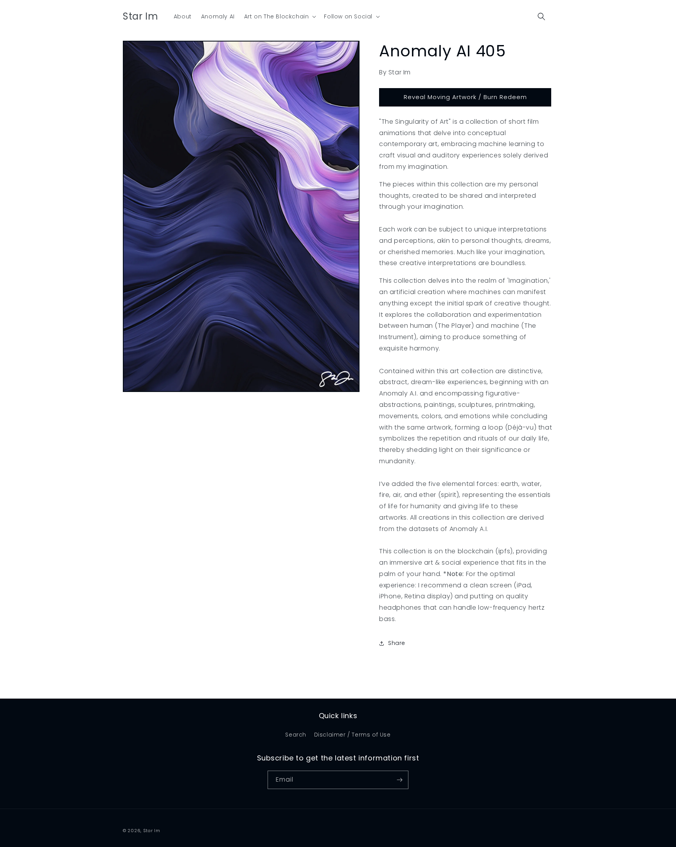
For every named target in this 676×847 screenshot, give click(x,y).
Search (295, 735)
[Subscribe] (399, 780)
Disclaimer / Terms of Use (352, 735)
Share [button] (396, 643)
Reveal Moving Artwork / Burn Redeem (465, 97)
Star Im (151, 830)
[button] (279, 16)
